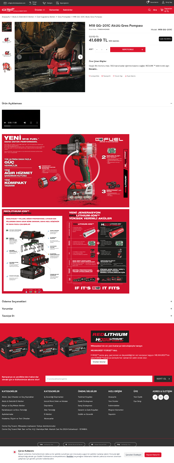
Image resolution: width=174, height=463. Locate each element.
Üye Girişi (137, 401)
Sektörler (68, 10)
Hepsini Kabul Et (153, 455)
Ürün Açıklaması (12, 103)
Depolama (48, 405)
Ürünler (38, 10)
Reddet (70, 456)
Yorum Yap (119, 76)
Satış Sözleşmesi (85, 405)
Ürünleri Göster (99, 362)
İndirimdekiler (113, 405)
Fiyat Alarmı (131, 76)
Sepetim (112, 414)
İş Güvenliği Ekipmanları (53, 397)
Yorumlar (7, 308)
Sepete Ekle (127, 49)
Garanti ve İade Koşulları (88, 410)
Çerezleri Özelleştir (133, 455)
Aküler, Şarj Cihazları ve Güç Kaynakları (18, 397)
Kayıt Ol (161, 378)
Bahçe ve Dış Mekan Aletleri (13, 405)
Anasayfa (6, 17)
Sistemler (54, 10)
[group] (50, 57)
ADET (91, 49)
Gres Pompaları (64, 17)
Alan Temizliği (49, 410)
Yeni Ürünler (113, 401)
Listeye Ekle (94, 76)
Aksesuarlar (49, 418)
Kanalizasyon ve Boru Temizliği (14, 410)
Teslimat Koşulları (85, 397)
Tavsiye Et (107, 76)
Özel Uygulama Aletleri (46, 17)
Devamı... (93, 69)
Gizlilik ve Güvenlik (85, 414)
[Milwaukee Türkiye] (14, 10)
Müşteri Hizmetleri (115, 410)
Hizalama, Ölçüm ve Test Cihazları (16, 418)
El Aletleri (48, 414)
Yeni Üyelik (138, 397)
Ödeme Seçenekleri (14, 301)
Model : (161, 29)
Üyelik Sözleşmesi (85, 401)
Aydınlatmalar (7, 414)
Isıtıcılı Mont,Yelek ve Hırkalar (56, 401)
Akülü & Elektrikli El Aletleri (23, 17)
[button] (19, 57)
